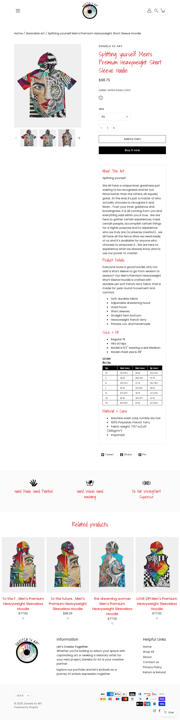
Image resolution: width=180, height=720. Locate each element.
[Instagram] (154, 710)
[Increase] (114, 128)
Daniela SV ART (33, 703)
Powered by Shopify (26, 707)
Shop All (148, 652)
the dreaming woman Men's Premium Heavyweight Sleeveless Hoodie (112, 606)
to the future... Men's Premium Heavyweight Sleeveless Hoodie (68, 603)
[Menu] (18, 10)
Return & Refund (154, 672)
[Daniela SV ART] (90, 10)
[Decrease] (101, 128)
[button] (156, 10)
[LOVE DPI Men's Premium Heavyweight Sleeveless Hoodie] (157, 565)
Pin (144, 454)
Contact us (151, 662)
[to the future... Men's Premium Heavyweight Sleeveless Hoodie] (67, 565)
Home (18, 33)
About (147, 657)
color (115, 90)
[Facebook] (159, 710)
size (101, 109)
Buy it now (132, 150)
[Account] (149, 10)
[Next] (78, 138)
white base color (23, 618)
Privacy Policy (152, 667)
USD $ (20, 695)
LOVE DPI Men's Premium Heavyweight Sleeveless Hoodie (157, 603)
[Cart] (163, 10)
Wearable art (35, 33)
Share (128, 454)
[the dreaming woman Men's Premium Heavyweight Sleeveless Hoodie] (112, 565)
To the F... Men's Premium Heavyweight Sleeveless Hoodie (23, 603)
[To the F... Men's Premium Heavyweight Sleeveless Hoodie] (23, 565)
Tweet (109, 454)
